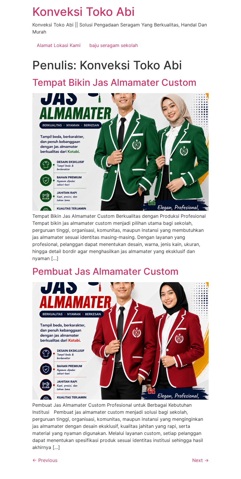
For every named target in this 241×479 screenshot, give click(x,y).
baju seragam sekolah (113, 45)
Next (200, 460)
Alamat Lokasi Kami (59, 45)
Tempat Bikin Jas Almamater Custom (114, 82)
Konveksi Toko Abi (83, 11)
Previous (44, 460)
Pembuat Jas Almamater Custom (105, 271)
